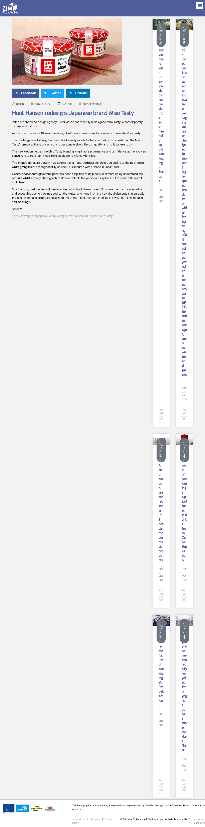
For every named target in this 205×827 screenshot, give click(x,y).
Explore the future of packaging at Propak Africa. (161, 671)
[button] (199, 5)
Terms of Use (79, 819)
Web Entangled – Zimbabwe (196, 821)
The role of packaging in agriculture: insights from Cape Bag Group (184, 508)
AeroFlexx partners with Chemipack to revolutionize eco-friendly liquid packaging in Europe (161, 111)
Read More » (161, 195)
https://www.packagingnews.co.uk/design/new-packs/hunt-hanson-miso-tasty (62, 216)
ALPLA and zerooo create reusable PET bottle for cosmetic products (161, 508)
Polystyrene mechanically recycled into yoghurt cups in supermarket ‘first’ (184, 693)
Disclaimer (95, 819)
